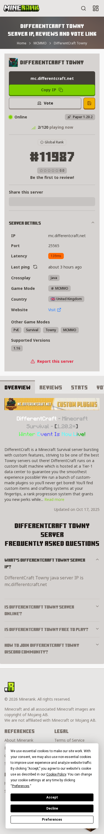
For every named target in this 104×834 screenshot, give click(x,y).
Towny (50, 330)
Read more (54, 499)
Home (21, 43)
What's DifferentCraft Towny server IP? (44, 563)
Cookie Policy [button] (56, 774)
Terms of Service (69, 740)
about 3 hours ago (65, 267)
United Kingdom (69, 298)
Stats (79, 387)
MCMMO (40, 43)
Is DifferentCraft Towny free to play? (46, 629)
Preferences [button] (20, 786)
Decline (52, 808)
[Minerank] (21, 8)
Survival (32, 330)
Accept (52, 797)
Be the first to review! (52, 177)
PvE (16, 330)
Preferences (52, 820)
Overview (17, 387)
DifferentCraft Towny (70, 43)
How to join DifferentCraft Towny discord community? (41, 648)
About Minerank (18, 740)
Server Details (25, 223)
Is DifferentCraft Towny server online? (39, 610)
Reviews (50, 387)
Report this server (55, 361)
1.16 (17, 348)
